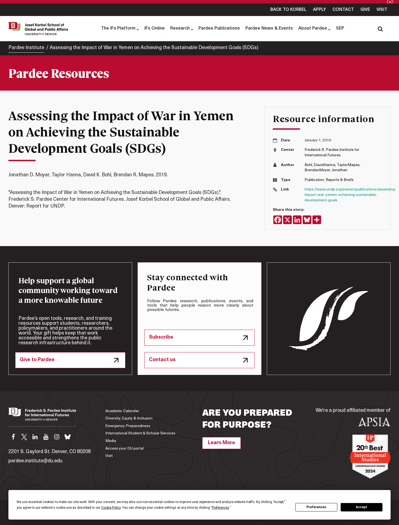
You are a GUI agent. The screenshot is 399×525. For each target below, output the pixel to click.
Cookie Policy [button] (111, 508)
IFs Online (154, 28)
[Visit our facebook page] (13, 437)
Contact (343, 10)
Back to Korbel (288, 10)
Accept (361, 507)
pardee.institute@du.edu (35, 461)
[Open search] (380, 28)
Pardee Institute (26, 48)
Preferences (316, 507)
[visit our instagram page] (57, 437)
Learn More (221, 443)
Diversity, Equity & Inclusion (129, 418)
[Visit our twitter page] (24, 437)
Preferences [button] (220, 508)
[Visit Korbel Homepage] (39, 28)
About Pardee (312, 28)
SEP (340, 28)
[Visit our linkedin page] (35, 437)
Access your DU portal (124, 449)
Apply (319, 10)
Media (110, 441)
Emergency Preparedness (127, 426)
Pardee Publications (219, 28)
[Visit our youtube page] (46, 437)
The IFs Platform (118, 28)
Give (365, 10)
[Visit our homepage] (42, 417)
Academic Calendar (122, 411)
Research (180, 28)
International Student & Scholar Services (140, 433)
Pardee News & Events (269, 28)
